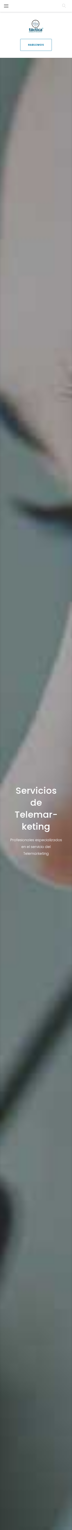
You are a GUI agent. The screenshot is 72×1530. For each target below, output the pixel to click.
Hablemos (36, 44)
